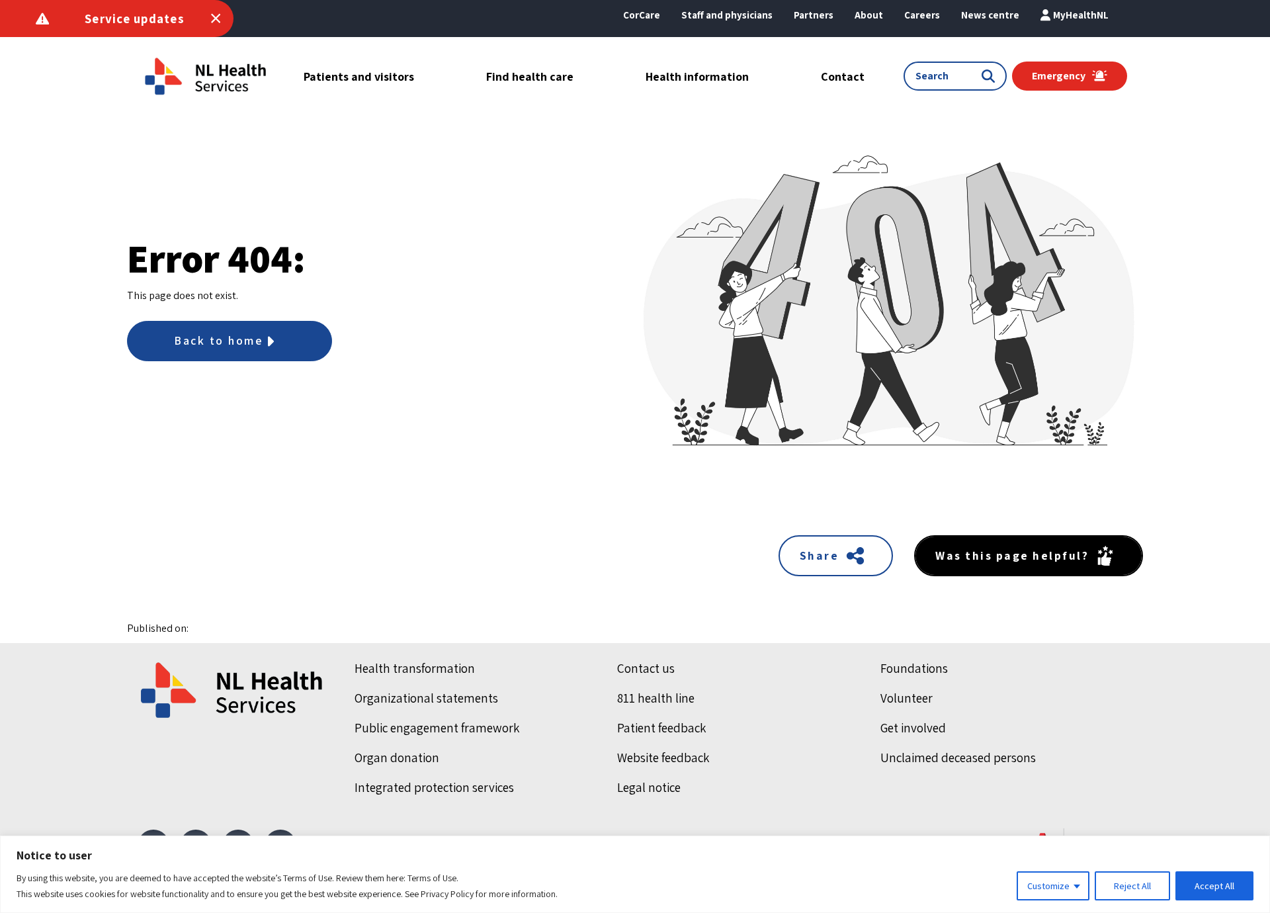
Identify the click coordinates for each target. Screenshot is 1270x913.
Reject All (1132, 886)
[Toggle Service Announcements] (215, 18)
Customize (1048, 886)
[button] (869, 15)
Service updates (135, 18)
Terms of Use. (432, 878)
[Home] (233, 690)
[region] (635, 874)
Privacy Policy (447, 894)
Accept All (1214, 886)
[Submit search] (991, 76)
